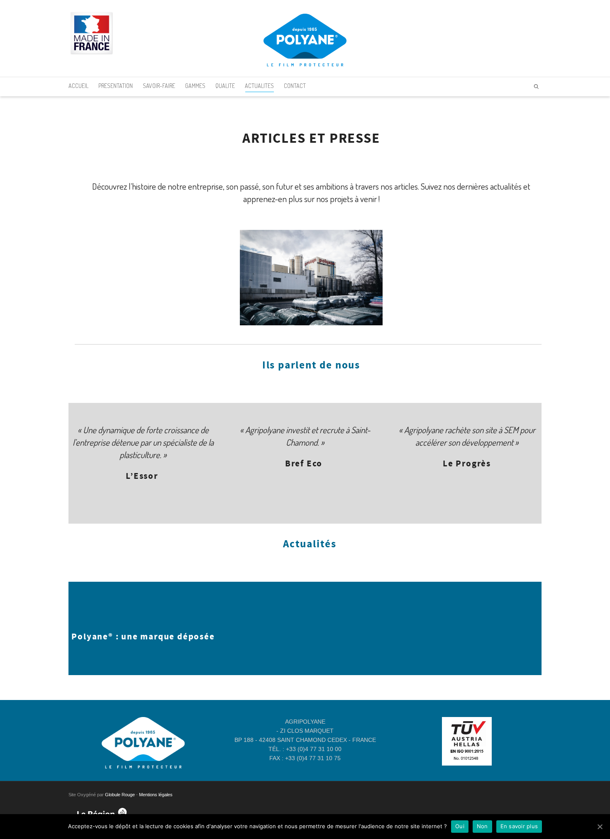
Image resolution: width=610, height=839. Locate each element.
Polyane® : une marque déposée (143, 637)
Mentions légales (156, 794)
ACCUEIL (78, 85)
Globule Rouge (120, 794)
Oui (459, 826)
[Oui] (599, 826)
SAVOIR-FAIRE (159, 85)
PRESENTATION (115, 85)
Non (482, 826)
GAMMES (195, 85)
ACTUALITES (259, 85)
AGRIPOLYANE (305, 721)
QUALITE (225, 85)
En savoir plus (519, 826)
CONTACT (295, 85)
